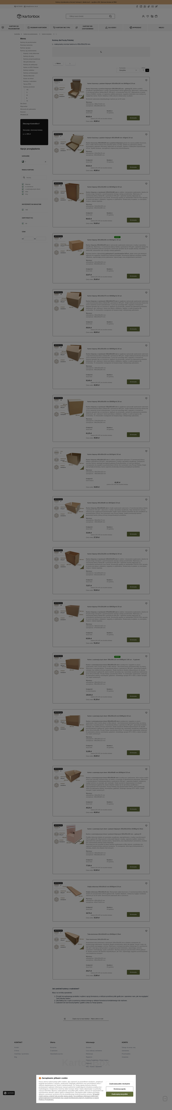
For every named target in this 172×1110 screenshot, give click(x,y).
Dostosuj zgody (120, 1089)
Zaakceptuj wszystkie (120, 1094)
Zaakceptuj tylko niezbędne (119, 1084)
